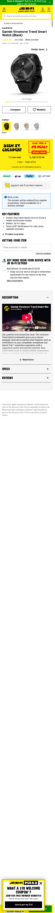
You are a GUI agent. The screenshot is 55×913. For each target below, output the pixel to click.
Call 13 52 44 (38, 157)
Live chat (16, 157)
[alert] (26, 201)
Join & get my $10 (23, 904)
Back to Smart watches (14, 23)
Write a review (32, 39)
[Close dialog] (41, 883)
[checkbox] (3, 268)
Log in (14, 185)
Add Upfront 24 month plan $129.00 (23, 268)
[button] (9, 9)
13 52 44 (32, 4)
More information (15, 280)
